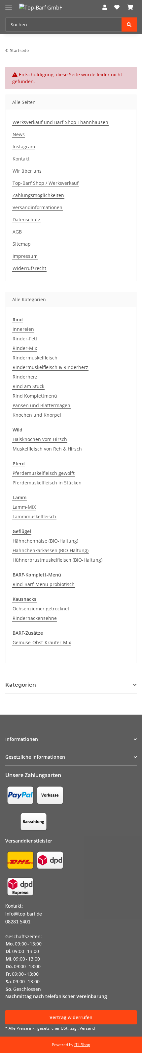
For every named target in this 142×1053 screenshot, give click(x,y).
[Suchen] (129, 24)
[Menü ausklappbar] (8, 5)
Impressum (25, 256)
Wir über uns (27, 171)
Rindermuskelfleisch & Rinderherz (50, 367)
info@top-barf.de (23, 914)
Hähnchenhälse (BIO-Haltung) (45, 541)
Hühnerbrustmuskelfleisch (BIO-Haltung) (57, 560)
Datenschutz (26, 219)
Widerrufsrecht (29, 268)
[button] (105, 7)
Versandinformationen (37, 207)
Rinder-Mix (25, 348)
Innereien (23, 329)
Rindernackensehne (35, 618)
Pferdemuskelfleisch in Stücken (47, 482)
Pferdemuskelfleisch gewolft (44, 473)
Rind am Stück (28, 386)
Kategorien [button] (20, 685)
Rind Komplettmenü (35, 396)
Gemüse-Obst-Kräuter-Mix (42, 642)
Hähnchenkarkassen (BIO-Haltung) (51, 550)
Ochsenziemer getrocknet (41, 608)
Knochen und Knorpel (37, 415)
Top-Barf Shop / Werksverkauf (46, 183)
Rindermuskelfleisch (35, 358)
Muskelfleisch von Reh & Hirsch (47, 449)
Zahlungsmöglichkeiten (38, 195)
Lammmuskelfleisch (34, 516)
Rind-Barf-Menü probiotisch (44, 584)
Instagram (24, 146)
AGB (17, 232)
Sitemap (22, 244)
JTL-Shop (82, 1044)
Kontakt (21, 159)
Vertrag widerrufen (71, 1017)
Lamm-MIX (24, 507)
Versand (87, 1028)
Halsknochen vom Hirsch (40, 439)
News (19, 134)
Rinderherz (25, 377)
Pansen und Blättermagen (41, 405)
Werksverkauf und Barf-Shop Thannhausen (60, 122)
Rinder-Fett (25, 338)
